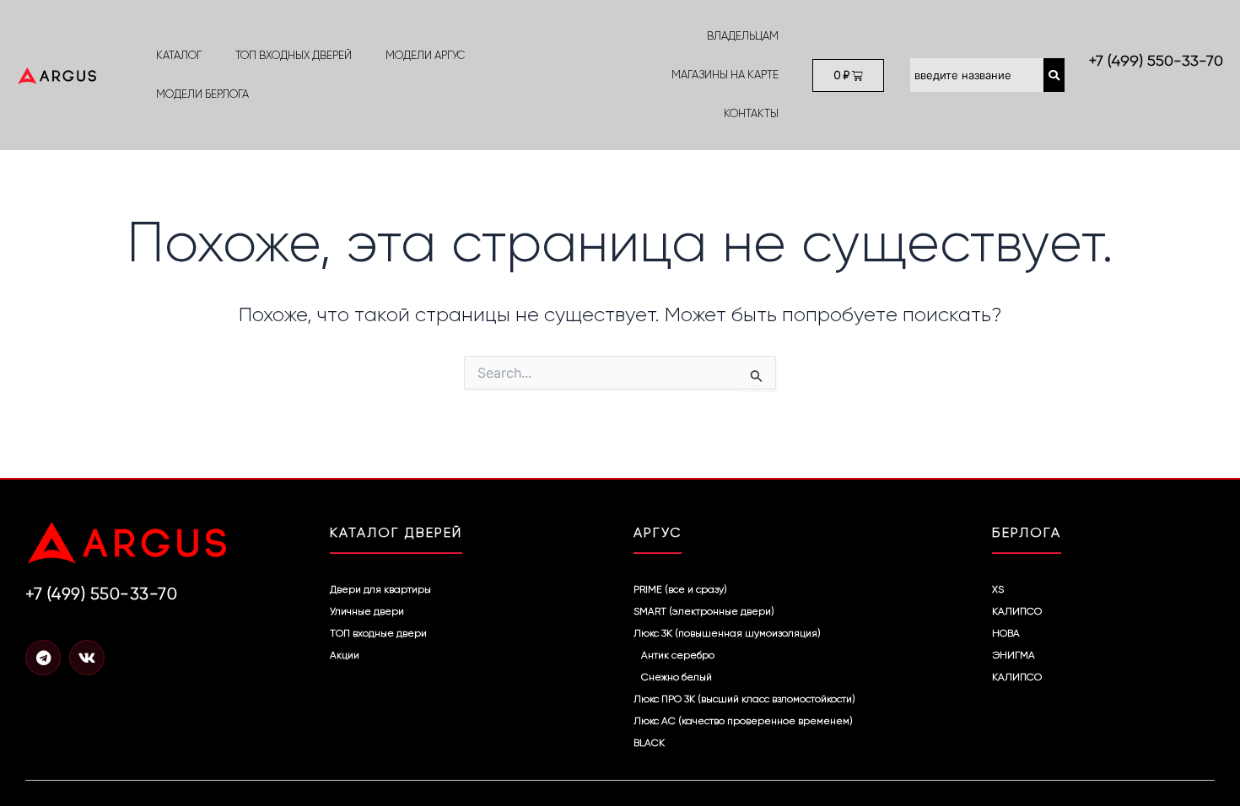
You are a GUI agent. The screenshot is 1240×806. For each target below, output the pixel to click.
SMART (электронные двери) (703, 611)
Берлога (1026, 532)
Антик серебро (677, 655)
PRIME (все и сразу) (680, 589)
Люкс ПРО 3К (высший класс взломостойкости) (744, 699)
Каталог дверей (396, 532)
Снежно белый (676, 677)
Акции (344, 655)
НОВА (1006, 633)
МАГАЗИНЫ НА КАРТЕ (725, 74)
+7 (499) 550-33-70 (1156, 60)
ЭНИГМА (1013, 655)
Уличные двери (367, 611)
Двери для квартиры (380, 589)
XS (998, 589)
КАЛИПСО (1017, 611)
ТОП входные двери (378, 633)
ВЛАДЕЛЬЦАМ (743, 36)
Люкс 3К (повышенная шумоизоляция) (727, 633)
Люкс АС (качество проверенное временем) (743, 721)
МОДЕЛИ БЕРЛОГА (202, 94)
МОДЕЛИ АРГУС (425, 55)
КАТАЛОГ (179, 55)
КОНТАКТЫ (751, 113)
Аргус (657, 532)
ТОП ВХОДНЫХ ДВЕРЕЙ (293, 55)
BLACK (649, 743)
